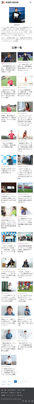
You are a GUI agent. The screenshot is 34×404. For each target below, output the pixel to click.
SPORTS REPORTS (12, 390)
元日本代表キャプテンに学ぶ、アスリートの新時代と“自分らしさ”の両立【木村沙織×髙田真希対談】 (8, 224)
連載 (19, 87)
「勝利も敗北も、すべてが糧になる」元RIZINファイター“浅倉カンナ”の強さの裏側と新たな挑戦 (8, 347)
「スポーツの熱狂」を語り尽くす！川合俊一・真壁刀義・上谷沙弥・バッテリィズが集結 (8, 249)
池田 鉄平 (17, 25)
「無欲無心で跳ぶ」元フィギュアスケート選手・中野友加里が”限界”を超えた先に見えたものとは (25, 147)
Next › (3, 384)
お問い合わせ (20, 395)
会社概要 (3, 395)
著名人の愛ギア (4, 392)
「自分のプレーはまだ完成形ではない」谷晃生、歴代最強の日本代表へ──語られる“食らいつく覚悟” (8, 93)
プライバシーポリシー (11, 395)
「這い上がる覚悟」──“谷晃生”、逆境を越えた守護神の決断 (8, 145)
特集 (2, 87)
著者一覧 (19, 392)
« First (4, 381)
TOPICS (3, 63)
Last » (9, 384)
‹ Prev (9, 381)
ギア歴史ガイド (12, 392)
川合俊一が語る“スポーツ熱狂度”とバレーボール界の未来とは (8, 170)
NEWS (23, 390)
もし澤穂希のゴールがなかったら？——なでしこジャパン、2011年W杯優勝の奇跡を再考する (25, 222)
